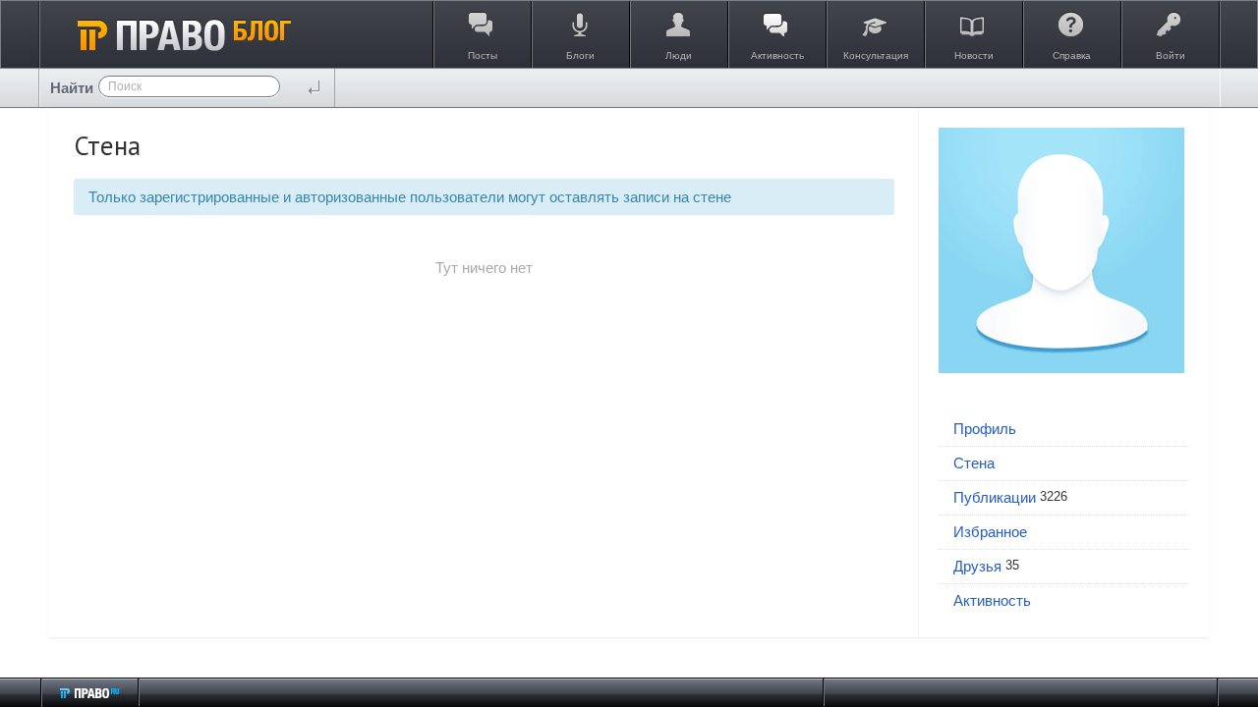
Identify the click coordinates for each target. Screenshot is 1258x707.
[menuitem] (1064, 429)
